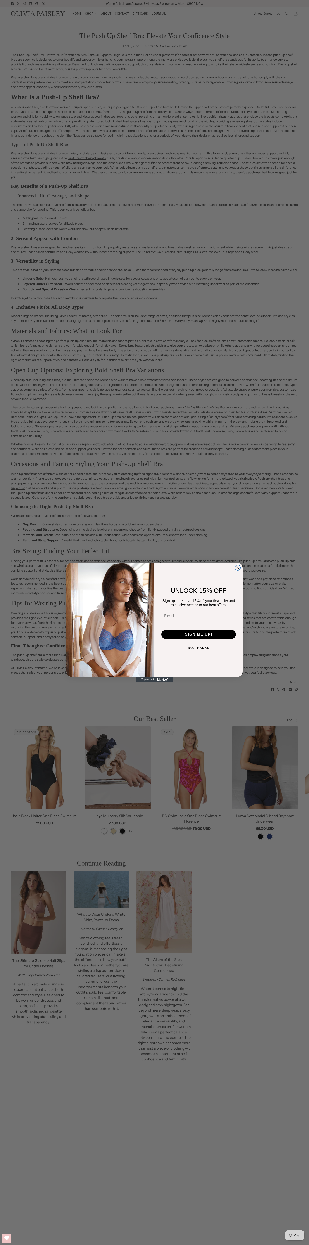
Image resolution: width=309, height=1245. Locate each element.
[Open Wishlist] (6, 1238)
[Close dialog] (237, 567)
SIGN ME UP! (198, 634)
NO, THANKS (198, 648)
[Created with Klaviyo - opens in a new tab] (154, 679)
